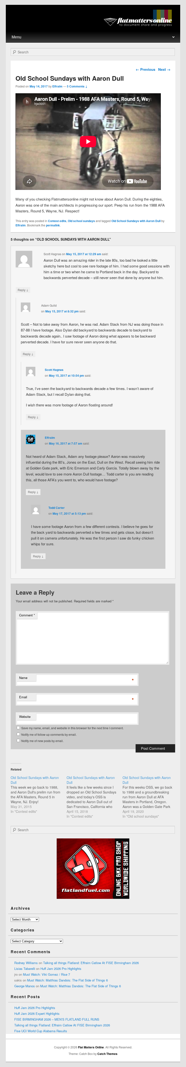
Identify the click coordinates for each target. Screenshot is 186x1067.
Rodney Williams (26, 962)
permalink (53, 225)
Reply (23, 290)
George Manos (24, 986)
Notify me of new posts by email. (42, 741)
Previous (145, 69)
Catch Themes (107, 1054)
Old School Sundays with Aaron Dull (136, 221)
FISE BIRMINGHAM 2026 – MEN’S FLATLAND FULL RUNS (56, 1019)
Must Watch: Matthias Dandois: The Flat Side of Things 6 (67, 980)
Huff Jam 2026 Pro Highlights (60, 968)
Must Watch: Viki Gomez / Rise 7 (46, 974)
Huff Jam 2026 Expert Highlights (37, 1013)
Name (23, 677)
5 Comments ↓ (77, 86)
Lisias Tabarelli (24, 968)
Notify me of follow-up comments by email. (49, 734)
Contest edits (57, 221)
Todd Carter (56, 507)
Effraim (57, 86)
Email (23, 697)
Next (164, 69)
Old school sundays (81, 221)
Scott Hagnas (54, 370)
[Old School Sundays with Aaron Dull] (39, 794)
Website (25, 716)
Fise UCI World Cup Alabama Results (40, 1031)
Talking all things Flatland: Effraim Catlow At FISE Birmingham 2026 (91, 962)
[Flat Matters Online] (139, 25)
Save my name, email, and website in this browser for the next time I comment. (72, 728)
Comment (27, 615)
